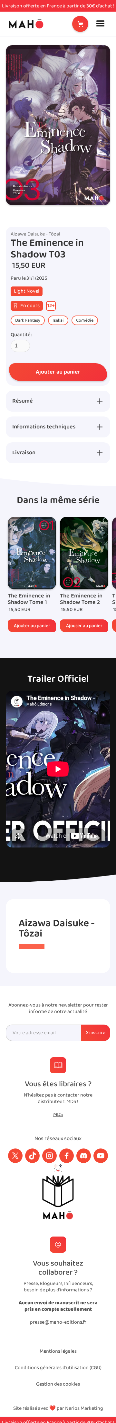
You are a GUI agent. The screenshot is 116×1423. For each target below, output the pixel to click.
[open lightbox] (58, 125)
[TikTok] (32, 1155)
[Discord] (83, 1155)
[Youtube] (100, 1155)
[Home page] (24, 24)
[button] (80, 24)
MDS (58, 1114)
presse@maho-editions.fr (58, 1322)
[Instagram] (49, 1155)
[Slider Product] (32, 553)
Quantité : (21, 335)
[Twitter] (15, 1155)
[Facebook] (66, 1155)
